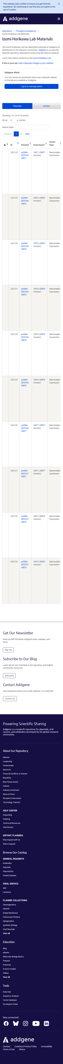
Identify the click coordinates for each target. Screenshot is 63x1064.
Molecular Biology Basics (13, 957)
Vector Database (10, 1000)
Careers (6, 786)
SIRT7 (42, 425)
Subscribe (9, 675)
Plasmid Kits (8, 871)
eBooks (6, 952)
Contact (6, 1046)
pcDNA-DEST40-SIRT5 (25, 337)
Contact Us (10, 698)
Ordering (6, 819)
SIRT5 (42, 334)
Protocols (7, 965)
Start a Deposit (9, 844)
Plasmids (17, 106)
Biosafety (7, 778)
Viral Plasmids (9, 929)
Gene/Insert (39, 145)
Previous (8, 134)
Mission (6, 757)
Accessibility (46, 1046)
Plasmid (25, 145)
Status (22, 1049)
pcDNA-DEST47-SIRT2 (25, 519)
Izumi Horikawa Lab (42, 58)
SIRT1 (42, 152)
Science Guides (9, 969)
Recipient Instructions (12, 798)
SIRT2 (42, 198)
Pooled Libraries (9, 875)
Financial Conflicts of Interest (15, 774)
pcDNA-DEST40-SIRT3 (25, 246)
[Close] (58, 3)
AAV (4, 888)
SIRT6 (42, 380)
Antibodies (7, 863)
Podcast (6, 961)
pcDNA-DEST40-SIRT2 (25, 201)
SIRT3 (42, 243)
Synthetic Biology (10, 925)
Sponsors (7, 770)
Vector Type (52, 143)
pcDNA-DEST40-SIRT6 (25, 383)
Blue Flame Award (10, 782)
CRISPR (6, 909)
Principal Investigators (26, 31)
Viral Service (8, 827)
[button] (59, 19)
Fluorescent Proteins (11, 917)
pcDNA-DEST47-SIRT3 (25, 564)
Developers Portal (10, 1004)
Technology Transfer (11, 802)
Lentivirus (7, 892)
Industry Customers (11, 790)
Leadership (7, 761)
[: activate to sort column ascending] (5, 143)
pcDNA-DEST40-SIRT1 (25, 155)
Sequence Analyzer (11, 996)
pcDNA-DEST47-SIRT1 (25, 473)
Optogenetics (8, 921)
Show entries (13, 120)
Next (27, 134)
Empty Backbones (10, 913)
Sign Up (8, 650)
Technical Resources (11, 823)
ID (11, 145)
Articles (46, 106)
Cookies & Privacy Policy (26, 1046)
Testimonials (8, 765)
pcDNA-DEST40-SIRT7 (25, 428)
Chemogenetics (9, 905)
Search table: (8, 127)
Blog (5, 948)
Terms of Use (9, 1049)
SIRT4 (42, 289)
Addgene (42, 50)
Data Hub (7, 992)
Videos (6, 973)
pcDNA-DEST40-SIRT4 (25, 292)
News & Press (9, 794)
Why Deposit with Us (11, 840)
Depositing (7, 815)
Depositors (7, 31)
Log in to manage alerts (31, 86)
